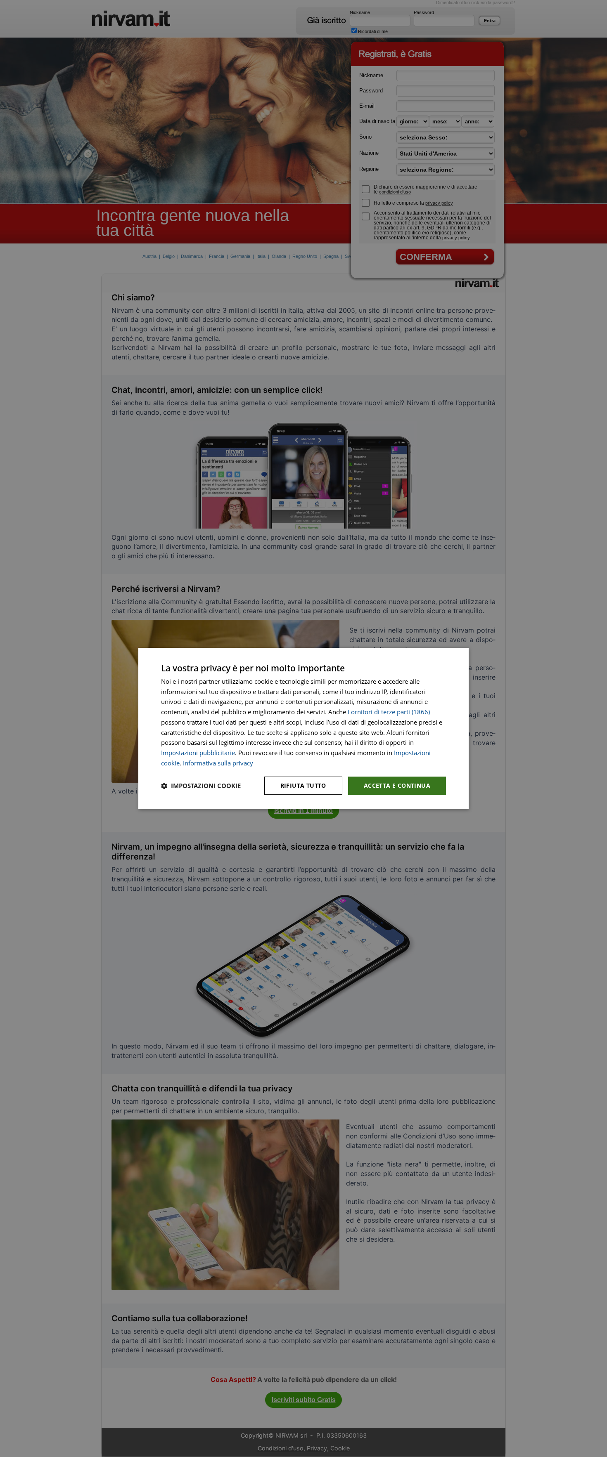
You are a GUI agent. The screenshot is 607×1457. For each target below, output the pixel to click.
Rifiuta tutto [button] (303, 785)
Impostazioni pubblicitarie (198, 753)
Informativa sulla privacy (218, 763)
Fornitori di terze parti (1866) (389, 712)
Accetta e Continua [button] (397, 785)
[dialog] (303, 729)
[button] (201, 785)
